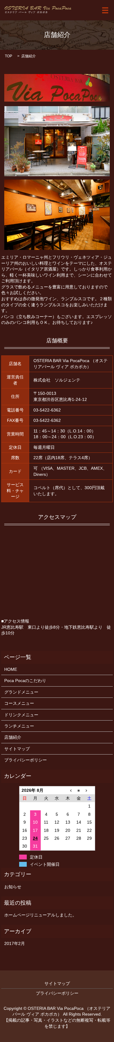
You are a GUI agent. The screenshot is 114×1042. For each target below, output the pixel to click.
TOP (8, 56)
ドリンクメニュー (21, 714)
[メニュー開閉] (105, 10)
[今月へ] (78, 790)
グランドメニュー (21, 692)
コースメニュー (19, 703)
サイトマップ (17, 748)
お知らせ (12, 886)
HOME (10, 669)
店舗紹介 (12, 737)
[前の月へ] (67, 790)
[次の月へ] (89, 790)
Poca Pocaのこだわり (25, 680)
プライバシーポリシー (25, 760)
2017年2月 (14, 943)
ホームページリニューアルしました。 (40, 915)
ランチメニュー (19, 726)
